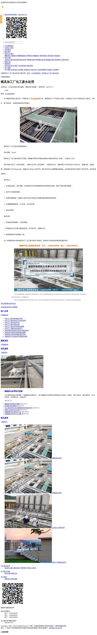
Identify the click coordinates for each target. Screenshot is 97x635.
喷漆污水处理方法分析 (12, 410)
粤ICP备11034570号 (55, 628)
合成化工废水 (9, 48)
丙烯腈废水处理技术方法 (13, 412)
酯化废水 (8, 52)
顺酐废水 (8, 56)
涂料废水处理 (31, 60)
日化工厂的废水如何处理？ (14, 328)
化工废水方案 (5, 571)
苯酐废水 (30, 56)
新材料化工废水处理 (62, 60)
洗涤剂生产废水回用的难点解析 (15, 332)
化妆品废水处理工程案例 (9, 307)
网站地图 (14, 579)
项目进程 (30, 65)
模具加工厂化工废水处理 (50, 73)
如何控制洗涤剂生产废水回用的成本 (17, 330)
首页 (28, 73)
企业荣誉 (20, 69)
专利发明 (56, 69)
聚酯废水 (36, 56)
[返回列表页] (5, 77)
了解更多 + (4, 352)
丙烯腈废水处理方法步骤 (13, 414)
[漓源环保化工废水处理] (7, 10)
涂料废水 (14, 56)
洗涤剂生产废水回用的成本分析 (15, 334)
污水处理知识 (22, 65)
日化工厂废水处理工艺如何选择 (15, 320)
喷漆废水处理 (50, 60)
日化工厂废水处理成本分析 (14, 318)
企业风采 (14, 69)
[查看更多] (4, 315)
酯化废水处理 (21, 60)
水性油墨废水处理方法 (8, 303)
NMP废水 (8, 50)
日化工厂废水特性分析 (12, 324)
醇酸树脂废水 (22, 56)
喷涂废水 (57, 56)
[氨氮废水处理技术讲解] (22, 387)
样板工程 (8, 62)
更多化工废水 (9, 54)
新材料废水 (43, 56)
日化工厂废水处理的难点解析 (14, 326)
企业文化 (33, 69)
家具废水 (51, 56)
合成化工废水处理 (11, 60)
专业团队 (49, 69)
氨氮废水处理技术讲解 (14, 391)
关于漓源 (8, 67)
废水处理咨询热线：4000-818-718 (16, 14)
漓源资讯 (8, 63)
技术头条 (8, 65)
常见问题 (14, 65)
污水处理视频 (41, 69)
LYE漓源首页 (9, 46)
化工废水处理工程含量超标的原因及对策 (18, 408)
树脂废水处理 (40, 60)
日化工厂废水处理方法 (12, 322)
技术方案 (8, 58)
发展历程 (27, 69)
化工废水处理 (9, 94)
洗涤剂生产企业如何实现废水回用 (16, 336)
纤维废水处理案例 (11, 406)
